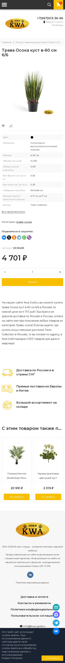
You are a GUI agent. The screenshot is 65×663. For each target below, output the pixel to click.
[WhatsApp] (24, 237)
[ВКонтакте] (4, 237)
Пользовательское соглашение (34, 615)
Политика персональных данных (32, 582)
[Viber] (29, 237)
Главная (6, 42)
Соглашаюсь (52, 658)
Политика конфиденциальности (34, 609)
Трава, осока (24, 221)
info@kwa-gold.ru (34, 626)
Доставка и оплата (34, 596)
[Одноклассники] (14, 237)
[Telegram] (19, 237)
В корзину (16, 497)
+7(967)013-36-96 (50, 18)
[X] (9, 237)
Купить (32, 282)
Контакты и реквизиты (34, 603)
